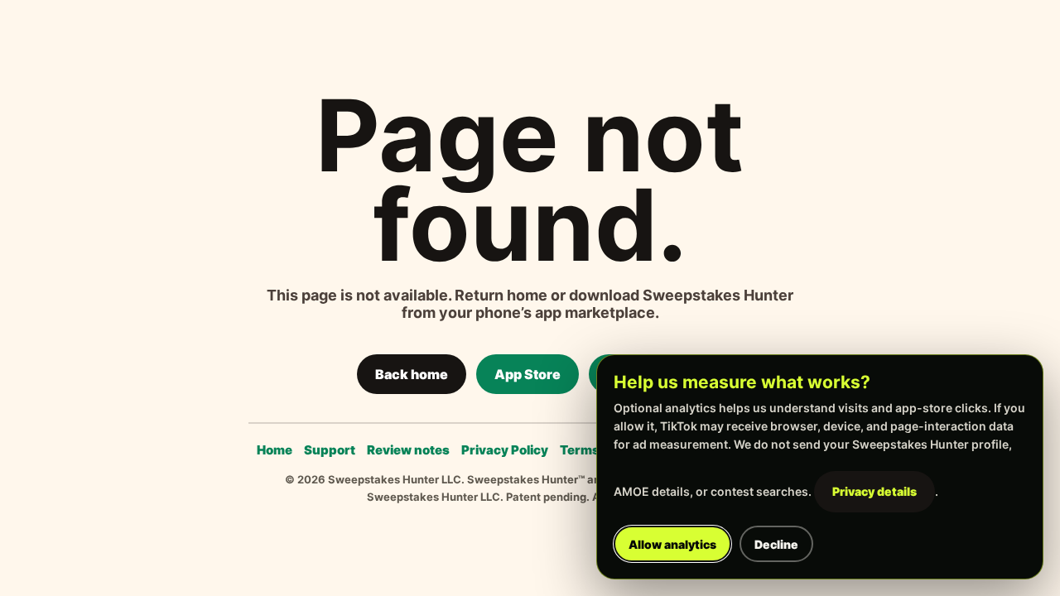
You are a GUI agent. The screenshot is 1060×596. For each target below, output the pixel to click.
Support (329, 450)
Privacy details (874, 491)
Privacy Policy (504, 450)
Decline (776, 544)
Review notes (408, 450)
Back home (411, 374)
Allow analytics (672, 544)
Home (274, 450)
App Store (527, 374)
